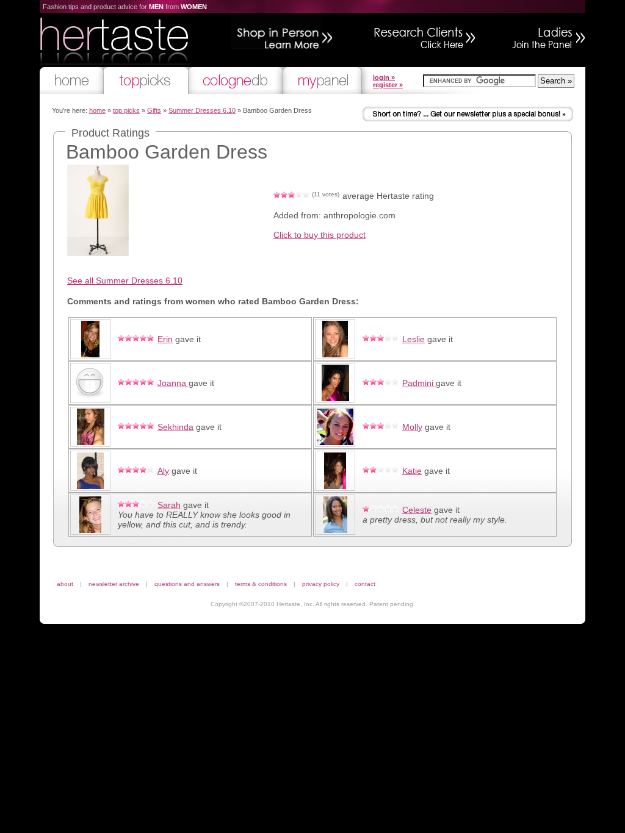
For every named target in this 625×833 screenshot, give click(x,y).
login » (384, 77)
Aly (163, 471)
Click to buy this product (319, 235)
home (97, 110)
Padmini (419, 383)
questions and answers (187, 584)
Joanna (173, 383)
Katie (412, 471)
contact (365, 584)
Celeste (417, 510)
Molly (412, 427)
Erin (165, 339)
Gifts (154, 110)
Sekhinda (175, 427)
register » (388, 84)
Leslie (413, 339)
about (65, 584)
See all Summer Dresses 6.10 (124, 280)
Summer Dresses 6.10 (202, 110)
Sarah (169, 505)
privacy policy (320, 584)
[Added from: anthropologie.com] (98, 253)
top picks (126, 110)
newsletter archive (114, 584)
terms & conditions (261, 584)
